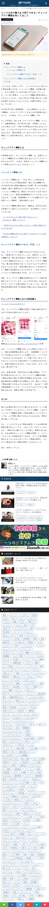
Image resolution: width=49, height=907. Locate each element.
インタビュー (21, 492)
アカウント (16, 820)
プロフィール (7, 837)
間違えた (21, 899)
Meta (13, 752)
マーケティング (25, 649)
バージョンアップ (9, 861)
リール (17, 882)
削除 (4, 854)
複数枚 (40, 895)
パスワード (20, 520)
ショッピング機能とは (16, 70)
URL (34, 783)
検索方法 (6, 642)
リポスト (25, 615)
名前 (21, 635)
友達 (11, 878)
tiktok (5, 765)
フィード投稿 (7, 666)
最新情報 (18, 776)
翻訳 (37, 663)
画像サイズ (37, 687)
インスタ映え (40, 844)
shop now (6, 806)
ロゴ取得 (37, 820)
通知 (18, 673)
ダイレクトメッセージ (11, 841)
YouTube (40, 656)
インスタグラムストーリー (22, 721)
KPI (33, 868)
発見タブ (26, 813)
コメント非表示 (22, 878)
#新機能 (31, 899)
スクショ (6, 717)
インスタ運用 (36, 827)
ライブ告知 (40, 817)
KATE (5, 848)
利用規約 (41, 854)
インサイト (31, 618)
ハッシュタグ (27, 646)
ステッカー (41, 628)
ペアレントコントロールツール (27, 704)
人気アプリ (7, 628)
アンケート (29, 769)
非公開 (15, 659)
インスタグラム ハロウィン (23, 830)
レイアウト (36, 878)
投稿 (41, 683)
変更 (41, 666)
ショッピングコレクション (12, 731)
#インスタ (24, 865)
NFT (42, 783)
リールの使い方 (18, 642)
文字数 (17, 639)
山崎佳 (13, 765)
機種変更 (26, 728)
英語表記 (14, 848)
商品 (4, 810)
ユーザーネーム (39, 673)
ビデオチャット (8, 652)
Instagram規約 (29, 738)
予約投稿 (6, 632)
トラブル (37, 813)
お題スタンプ (7, 673)
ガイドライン (31, 635)
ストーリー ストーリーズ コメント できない (20, 714)
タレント (32, 492)
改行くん (42, 724)
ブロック (6, 663)
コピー (25, 827)
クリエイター (7, 813)
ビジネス (28, 776)
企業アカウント (8, 711)
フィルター (20, 504)
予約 (35, 848)
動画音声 (6, 676)
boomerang (7, 776)
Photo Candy (7, 728)
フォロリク (7, 646)
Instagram (16, 717)
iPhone (35, 803)
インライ (26, 673)
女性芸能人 (17, 687)
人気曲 (5, 895)
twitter (26, 687)
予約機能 (34, 882)
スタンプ (6, 659)
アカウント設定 (35, 772)
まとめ (7, 81)
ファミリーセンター (10, 670)
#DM (16, 646)
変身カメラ (19, 800)
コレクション (7, 872)
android (34, 841)
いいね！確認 (33, 748)
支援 (14, 892)
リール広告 (28, 817)
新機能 (22, 834)
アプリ (15, 762)
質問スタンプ (18, 676)
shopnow (25, 796)
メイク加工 (7, 800)
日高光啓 (23, 765)
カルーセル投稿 (39, 759)
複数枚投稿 (17, 663)
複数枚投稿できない (17, 697)
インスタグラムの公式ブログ (13, 304)
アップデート (7, 783)
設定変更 (13, 707)
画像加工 (15, 796)
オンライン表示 (21, 625)
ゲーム (26, 824)
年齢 (25, 854)
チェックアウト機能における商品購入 (20, 78)
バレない (30, 676)
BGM (32, 895)
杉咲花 (34, 615)
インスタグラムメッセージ (12, 889)
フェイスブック (25, 892)
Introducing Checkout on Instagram (21, 344)
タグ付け (16, 885)
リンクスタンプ (18, 851)
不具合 (26, 803)
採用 (4, 741)
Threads (33, 707)
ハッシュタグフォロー (11, 827)
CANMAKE (36, 796)
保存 (37, 892)
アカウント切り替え (19, 895)
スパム (5, 649)
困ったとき (7, 868)
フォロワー (37, 652)
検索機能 (6, 656)
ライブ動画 (22, 875)
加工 (15, 806)
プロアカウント (15, 741)
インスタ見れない (9, 789)
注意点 (5, 820)
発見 (4, 779)
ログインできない (36, 517)
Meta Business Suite (10, 759)
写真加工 (30, 504)
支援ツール (25, 848)
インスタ (30, 520)
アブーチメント (8, 793)
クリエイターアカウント (11, 738)
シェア (21, 618)
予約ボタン (36, 779)
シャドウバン (7, 748)
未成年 (41, 738)
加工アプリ (7, 694)
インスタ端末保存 (16, 858)
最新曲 (29, 858)
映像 (25, 882)
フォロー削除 (18, 656)
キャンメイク (40, 834)
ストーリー (14, 615)
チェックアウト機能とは (14, 67)
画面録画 (18, 769)
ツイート (19, 666)
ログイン (19, 690)
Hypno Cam (20, 837)
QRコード (30, 690)
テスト (42, 700)
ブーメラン (14, 810)
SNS (4, 858)
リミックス (7, 639)
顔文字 (22, 789)
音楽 (42, 639)
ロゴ (43, 748)
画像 (4, 878)
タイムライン (7, 625)
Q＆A (22, 622)
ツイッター (32, 700)
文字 (23, 844)
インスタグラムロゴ (10, 786)
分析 (17, 728)
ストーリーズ (7, 683)
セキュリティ (7, 700)
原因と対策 (20, 748)
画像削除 (29, 889)
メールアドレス (26, 806)
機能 (18, 683)
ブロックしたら (8, 899)
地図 (18, 813)
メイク (14, 649)
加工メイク (7, 882)
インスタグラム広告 (35, 697)
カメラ (25, 868)
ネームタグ (16, 680)
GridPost (6, 830)
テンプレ (24, 670)
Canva (39, 676)
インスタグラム (7, 19)
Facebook (6, 844)
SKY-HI (6, 687)
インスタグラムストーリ (11, 803)
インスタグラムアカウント (12, 735)
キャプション (7, 724)
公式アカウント (8, 745)
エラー (25, 841)
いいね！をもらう (30, 717)
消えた (23, 786)
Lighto (18, 872)
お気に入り (40, 889)
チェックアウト (7, 22)
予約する (21, 745)
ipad (13, 618)
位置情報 (6, 772)
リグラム (6, 622)
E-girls (5, 618)
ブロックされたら (26, 861)
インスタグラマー (29, 683)
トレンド (25, 659)
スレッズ (33, 786)
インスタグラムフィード (11, 817)
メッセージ (24, 779)
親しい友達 (25, 759)
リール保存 (16, 824)
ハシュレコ (33, 837)
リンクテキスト (33, 851)
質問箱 (30, 642)
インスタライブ (20, 628)
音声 (31, 628)
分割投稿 (21, 793)
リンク (38, 806)
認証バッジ (20, 700)
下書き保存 (41, 694)
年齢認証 (6, 892)
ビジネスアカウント (32, 872)
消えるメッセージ (9, 635)
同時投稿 (26, 639)
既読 (35, 639)
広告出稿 (25, 762)
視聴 (14, 622)
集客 (4, 697)
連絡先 (28, 735)
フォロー (18, 694)
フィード (16, 632)
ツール (5, 796)
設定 (38, 769)
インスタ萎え (37, 762)
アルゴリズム (34, 765)
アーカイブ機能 (37, 659)
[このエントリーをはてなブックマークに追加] (37, 904)
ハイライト (29, 694)
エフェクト (27, 632)
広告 (26, 741)
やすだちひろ (21, 724)
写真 (27, 731)
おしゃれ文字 (7, 755)
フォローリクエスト (10, 865)
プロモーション (29, 680)
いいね (30, 745)
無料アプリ (32, 622)
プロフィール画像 (19, 772)
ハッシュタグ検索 (22, 783)
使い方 (32, 724)
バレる (39, 642)
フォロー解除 (15, 854)
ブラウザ (28, 663)
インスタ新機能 (21, 755)
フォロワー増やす (9, 834)
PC (30, 844)
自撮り (16, 844)
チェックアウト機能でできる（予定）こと (24, 74)
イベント (6, 851)
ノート (5, 680)
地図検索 (38, 776)
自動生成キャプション (27, 752)
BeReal (5, 824)
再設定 (39, 520)
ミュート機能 (7, 690)
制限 (42, 848)
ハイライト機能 (23, 652)
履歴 (4, 707)
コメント (35, 741)
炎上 (29, 834)
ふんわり (30, 800)
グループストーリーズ (36, 793)
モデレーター (7, 704)
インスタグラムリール (31, 885)
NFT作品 (26, 820)
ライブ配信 (7, 769)
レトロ (17, 868)
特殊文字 (21, 711)
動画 (4, 615)
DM (32, 625)
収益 (32, 854)
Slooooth (6, 885)
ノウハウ (30, 656)
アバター (31, 789)
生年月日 (13, 779)
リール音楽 (39, 858)
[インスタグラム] (7, 488)
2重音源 (31, 711)
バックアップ (31, 666)
